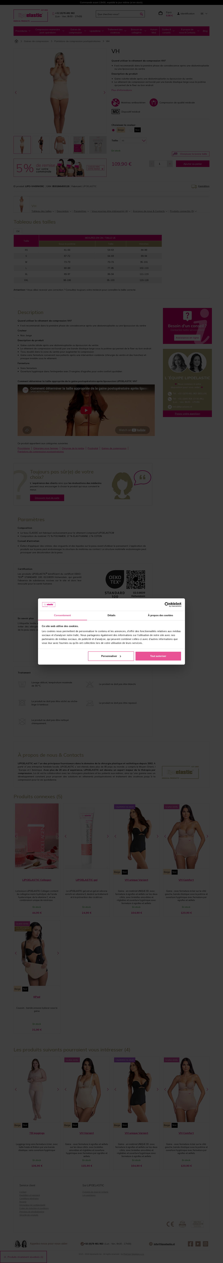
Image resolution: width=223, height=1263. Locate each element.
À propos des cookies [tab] (160, 615)
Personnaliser (109, 656)
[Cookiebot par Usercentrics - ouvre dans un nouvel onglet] (167, 604)
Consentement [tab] (62, 615)
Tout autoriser (158, 656)
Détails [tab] (112, 615)
